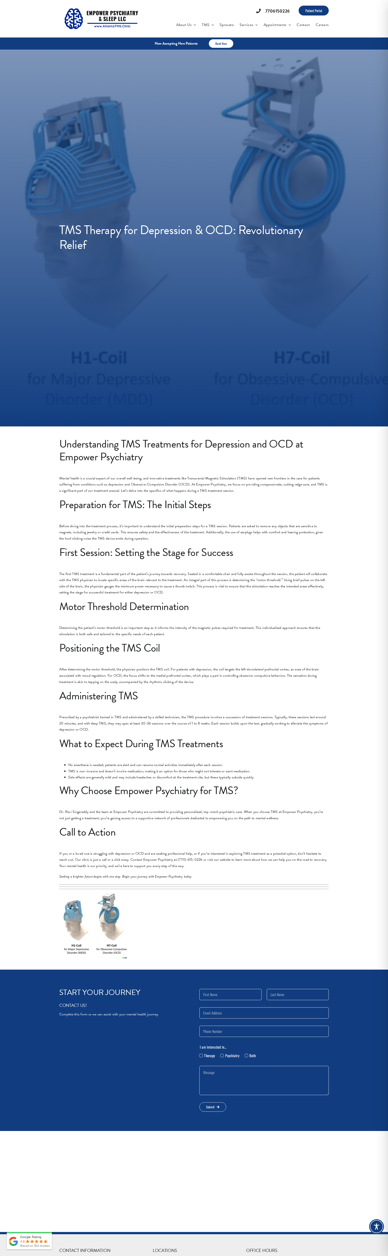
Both (252, 1055)
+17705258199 (163, 1248)
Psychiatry (232, 1055)
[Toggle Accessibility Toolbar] (377, 1227)
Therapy (209, 1055)
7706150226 (277, 11)
